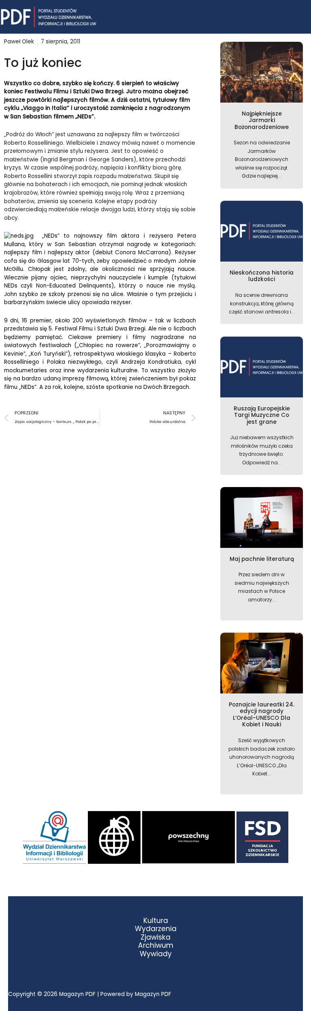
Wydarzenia (156, 929)
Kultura (155, 921)
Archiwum (155, 945)
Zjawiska (155, 937)
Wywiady (156, 954)
